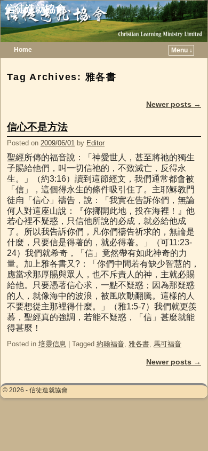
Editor (95, 143)
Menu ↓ (182, 50)
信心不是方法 (37, 127)
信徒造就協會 (35, 8)
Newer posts (173, 104)
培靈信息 (52, 344)
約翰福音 (110, 344)
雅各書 (139, 344)
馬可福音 (167, 344)
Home (23, 49)
